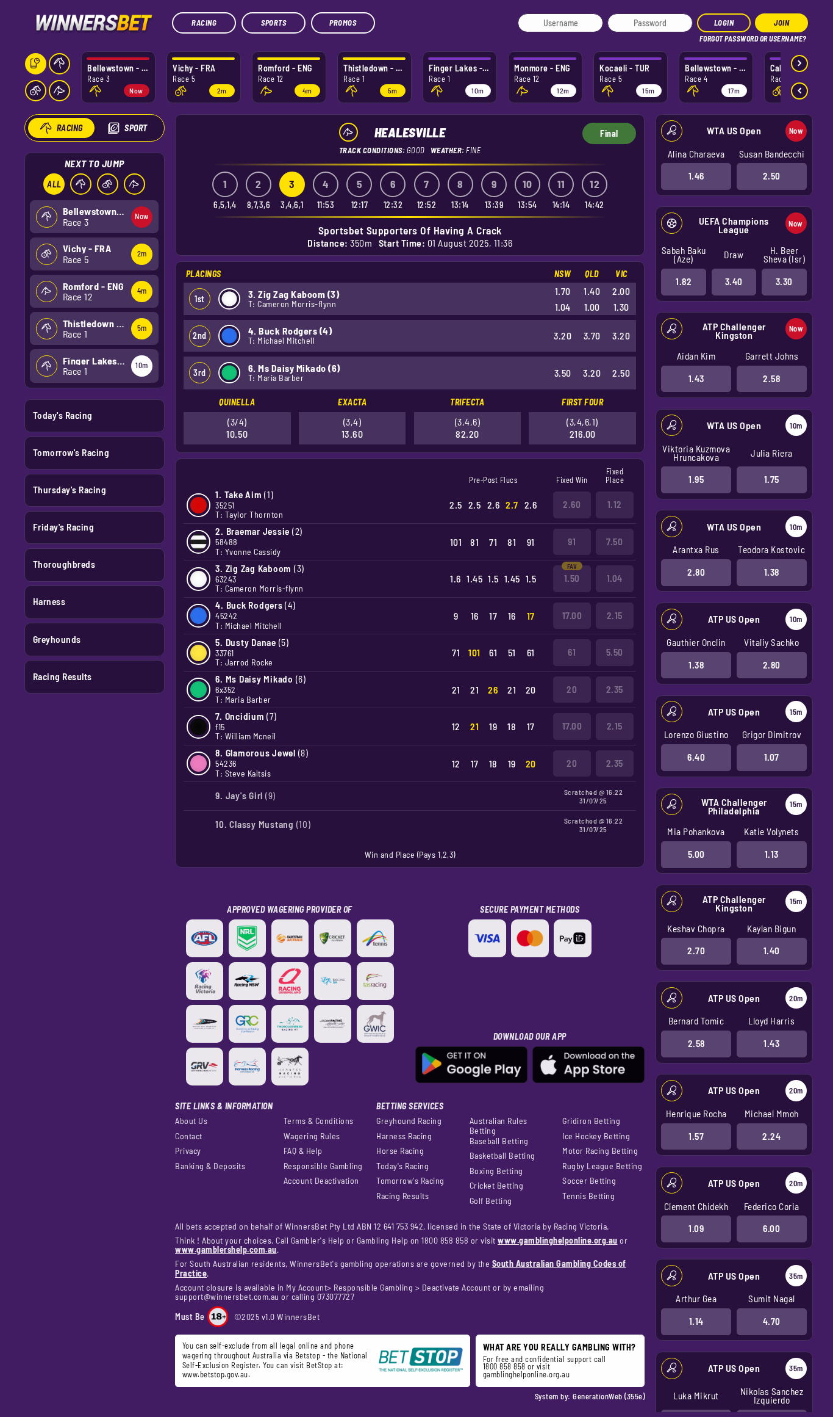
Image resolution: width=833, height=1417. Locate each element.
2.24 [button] (771, 1136)
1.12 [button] (614, 504)
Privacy (188, 1151)
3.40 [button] (734, 281)
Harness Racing (404, 1136)
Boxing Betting (496, 1171)
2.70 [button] (696, 950)
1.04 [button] (615, 578)
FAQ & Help (303, 1151)
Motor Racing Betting (600, 1151)
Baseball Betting (499, 1141)
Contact (188, 1136)
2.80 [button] (696, 572)
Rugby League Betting (602, 1166)
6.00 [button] (771, 1228)
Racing (203, 22)
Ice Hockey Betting (596, 1136)
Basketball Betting (502, 1156)
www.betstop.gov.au (215, 1374)
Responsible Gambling (323, 1166)
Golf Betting (491, 1201)
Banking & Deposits (210, 1166)
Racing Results (62, 676)
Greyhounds (57, 639)
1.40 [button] (771, 950)
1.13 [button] (772, 854)
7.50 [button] (614, 541)
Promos (342, 22)
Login (724, 22)
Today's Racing (63, 415)
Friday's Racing (64, 526)
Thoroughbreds (64, 564)
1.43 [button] (696, 378)
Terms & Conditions (319, 1121)
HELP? (707, 36)
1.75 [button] (771, 479)
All (54, 184)
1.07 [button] (771, 757)
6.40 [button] (696, 757)
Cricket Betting (497, 1185)
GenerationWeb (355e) (609, 1396)
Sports (273, 22)
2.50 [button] (772, 175)
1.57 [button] (696, 1136)
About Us (191, 1121)
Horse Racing (400, 1151)
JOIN (781, 22)
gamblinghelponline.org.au (526, 1374)
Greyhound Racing (409, 1121)
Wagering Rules (312, 1136)
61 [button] (572, 652)
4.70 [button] (772, 1321)
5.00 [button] (696, 854)
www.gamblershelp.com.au (226, 1249)
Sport (136, 128)
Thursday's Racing (70, 489)
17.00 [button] (572, 615)
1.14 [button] (696, 1321)
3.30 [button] (784, 281)
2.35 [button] (614, 689)
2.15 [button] (615, 615)
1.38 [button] (771, 572)
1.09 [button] (696, 1228)
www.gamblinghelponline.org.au (558, 1240)
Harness (49, 601)
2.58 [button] (771, 378)
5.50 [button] (614, 652)
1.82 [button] (684, 281)
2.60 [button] (572, 504)
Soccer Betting (589, 1181)
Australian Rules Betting (498, 1126)
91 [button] (572, 541)
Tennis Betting (588, 1196)
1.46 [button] (696, 175)
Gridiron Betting (591, 1121)
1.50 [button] (572, 578)
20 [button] (572, 689)
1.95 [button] (696, 479)
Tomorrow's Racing (71, 452)
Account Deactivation (321, 1181)
